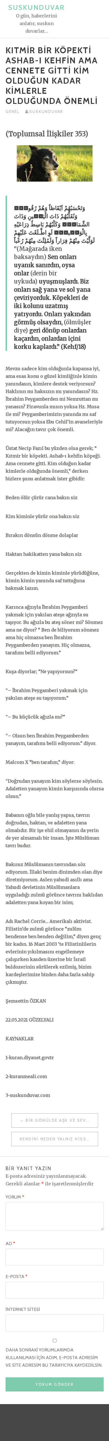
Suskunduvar (36, 7)
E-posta (16, 1276)
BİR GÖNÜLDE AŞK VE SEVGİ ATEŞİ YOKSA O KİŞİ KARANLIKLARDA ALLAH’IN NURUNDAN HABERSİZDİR (62, 1120)
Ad (10, 1243)
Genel (13, 111)
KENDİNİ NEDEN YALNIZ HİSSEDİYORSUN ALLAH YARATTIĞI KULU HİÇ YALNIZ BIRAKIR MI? (59, 1138)
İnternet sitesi (23, 1309)
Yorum (15, 1197)
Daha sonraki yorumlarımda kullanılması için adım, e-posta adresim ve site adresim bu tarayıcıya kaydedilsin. (54, 1357)
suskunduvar (46, 111)
